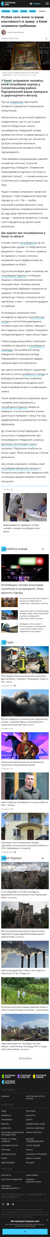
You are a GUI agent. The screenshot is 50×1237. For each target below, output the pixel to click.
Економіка (6, 1119)
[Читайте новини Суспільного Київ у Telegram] (13, 1204)
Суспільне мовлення (11, 1179)
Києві (8, 80)
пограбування (28, 242)
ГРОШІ (15, 11)
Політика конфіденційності (10, 1187)
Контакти (6, 1175)
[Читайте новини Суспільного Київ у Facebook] (3, 1204)
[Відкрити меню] (48, 3)
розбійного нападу (34, 374)
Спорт (4, 1158)
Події (3, 1111)
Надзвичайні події (35, 1124)
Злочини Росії (8, 1154)
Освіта (29, 1119)
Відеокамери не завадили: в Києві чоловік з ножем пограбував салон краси (21, 528)
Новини (5, 1096)
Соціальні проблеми (36, 1154)
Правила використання (33, 1180)
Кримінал (42, 11)
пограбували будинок (14, 275)
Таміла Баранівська (15, 32)
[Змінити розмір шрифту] (46, 38)
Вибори (5, 1124)
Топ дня (30, 1162)
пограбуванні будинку (14, 407)
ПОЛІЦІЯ (23, 11)
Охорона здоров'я (35, 1128)
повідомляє (16, 102)
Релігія (29, 1150)
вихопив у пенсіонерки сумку (18, 444)
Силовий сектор (9, 1145)
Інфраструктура (34, 1132)
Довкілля (6, 1128)
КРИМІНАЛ (6, 11)
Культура (30, 1115)
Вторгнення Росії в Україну (35, 1097)
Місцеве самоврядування (34, 1140)
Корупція (30, 1111)
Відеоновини (8, 1162)
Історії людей (33, 1145)
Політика (6, 1150)
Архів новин (32, 1175)
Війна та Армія (33, 1158)
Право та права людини (9, 1140)
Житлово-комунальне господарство (12, 1133)
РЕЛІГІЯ (32, 11)
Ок (25, 1232)
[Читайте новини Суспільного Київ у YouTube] (8, 1204)
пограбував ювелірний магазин (20, 468)
